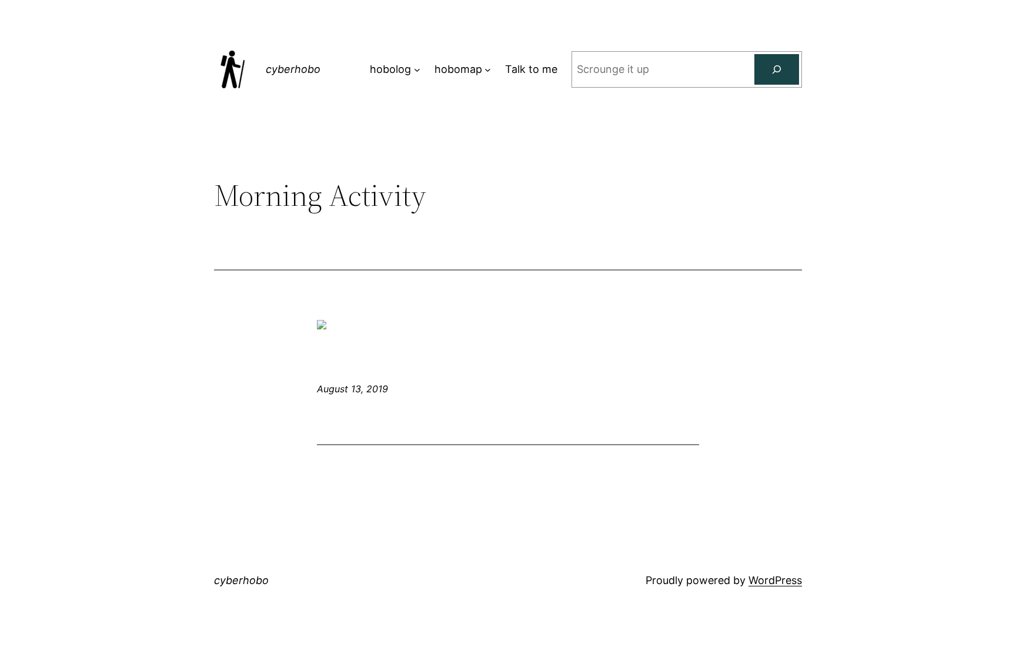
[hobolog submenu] (417, 69)
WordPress (775, 580)
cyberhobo (293, 69)
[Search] (776, 69)
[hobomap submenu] (487, 69)
